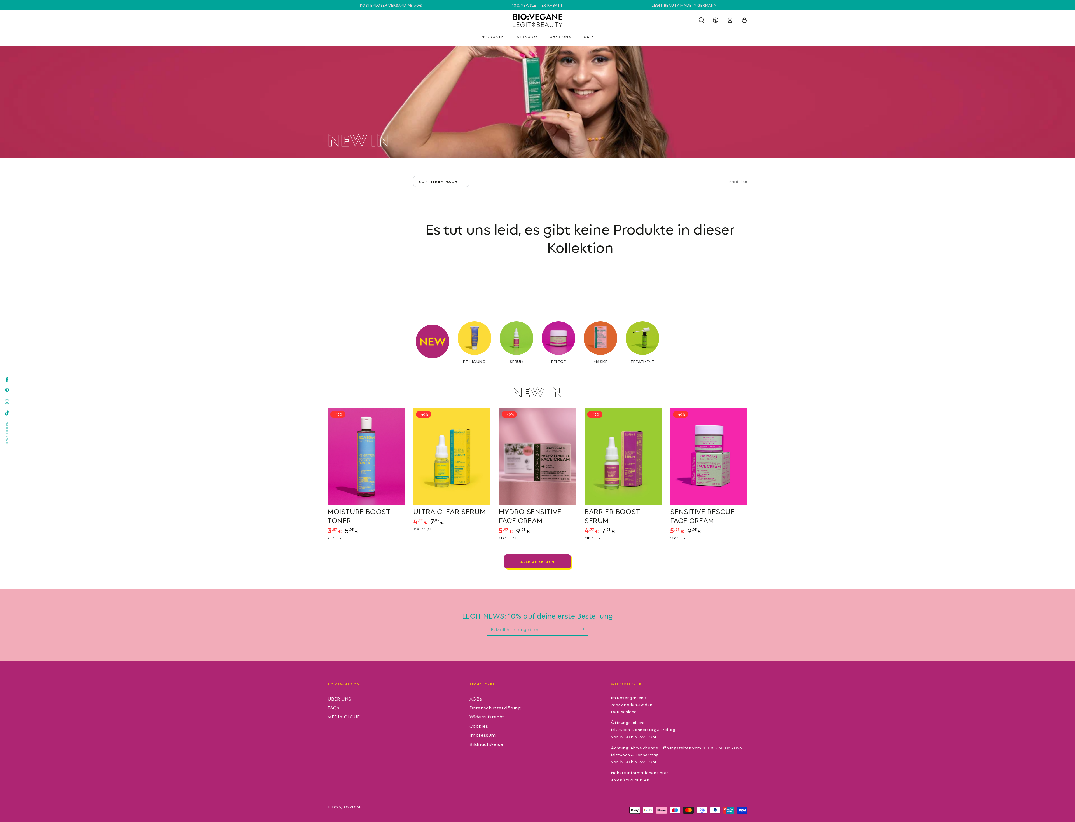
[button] (701, 20)
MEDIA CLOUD (344, 716)
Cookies (478, 725)
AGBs (475, 698)
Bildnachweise (486, 744)
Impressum (482, 734)
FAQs (333, 707)
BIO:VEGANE (353, 806)
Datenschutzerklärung (495, 707)
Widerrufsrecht (486, 716)
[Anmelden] (584, 629)
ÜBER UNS (340, 698)
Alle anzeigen (537, 561)
